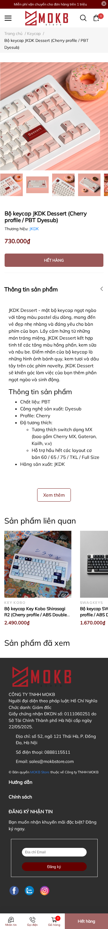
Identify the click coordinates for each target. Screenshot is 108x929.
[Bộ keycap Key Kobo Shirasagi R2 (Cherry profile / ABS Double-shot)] (37, 564)
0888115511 (57, 752)
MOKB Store (40, 772)
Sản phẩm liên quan (40, 521)
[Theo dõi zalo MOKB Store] (29, 890)
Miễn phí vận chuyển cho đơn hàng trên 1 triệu (50, 4)
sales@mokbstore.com (51, 761)
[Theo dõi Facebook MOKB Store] (14, 890)
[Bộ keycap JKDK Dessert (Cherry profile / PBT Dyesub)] (54, 116)
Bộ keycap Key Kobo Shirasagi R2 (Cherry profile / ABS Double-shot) (36, 614)
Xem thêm (54, 495)
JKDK (34, 228)
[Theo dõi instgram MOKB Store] (44, 890)
